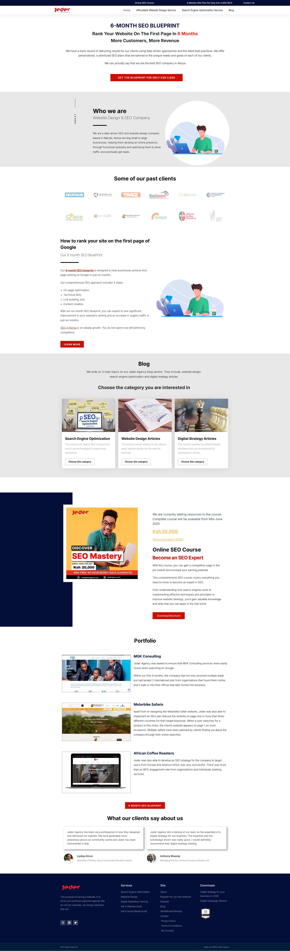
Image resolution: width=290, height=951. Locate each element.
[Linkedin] (69, 922)
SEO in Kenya (68, 327)
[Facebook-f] (62, 922)
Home (126, 10)
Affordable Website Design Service (156, 10)
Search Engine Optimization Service (202, 10)
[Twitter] (75, 922)
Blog (231, 10)
